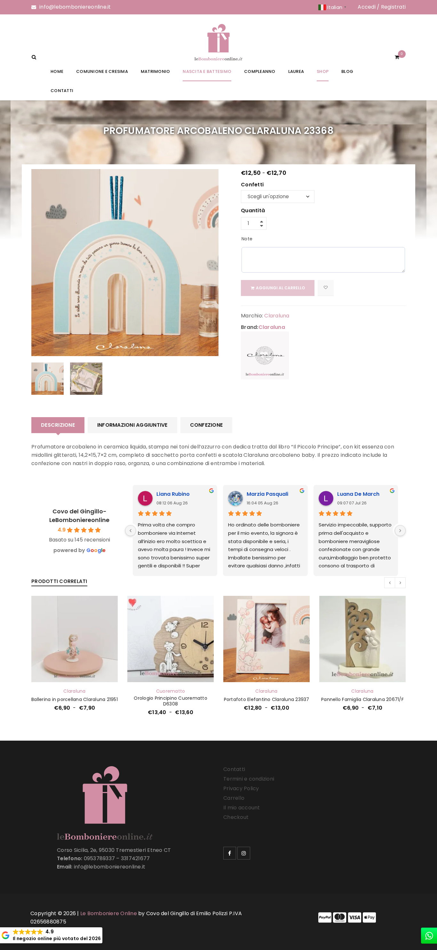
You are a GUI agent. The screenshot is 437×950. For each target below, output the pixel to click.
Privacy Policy (241, 788)
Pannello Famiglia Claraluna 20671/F (362, 699)
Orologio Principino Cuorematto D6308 (170, 701)
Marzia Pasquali (267, 494)
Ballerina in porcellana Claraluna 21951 (74, 699)
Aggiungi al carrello (280, 288)
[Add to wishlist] (326, 288)
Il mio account (241, 807)
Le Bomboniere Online (108, 913)
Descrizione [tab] (58, 425)
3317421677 (135, 858)
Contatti (234, 769)
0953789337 (99, 858)
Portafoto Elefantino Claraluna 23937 (266, 699)
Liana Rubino (173, 494)
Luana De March (358, 494)
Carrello (233, 798)
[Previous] (130, 530)
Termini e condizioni (248, 779)
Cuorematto (170, 691)
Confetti (252, 185)
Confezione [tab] (206, 425)
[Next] (400, 530)
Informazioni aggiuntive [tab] (132, 425)
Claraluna (276, 315)
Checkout (236, 817)
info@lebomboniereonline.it (75, 7)
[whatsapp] (429, 936)
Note (247, 239)
